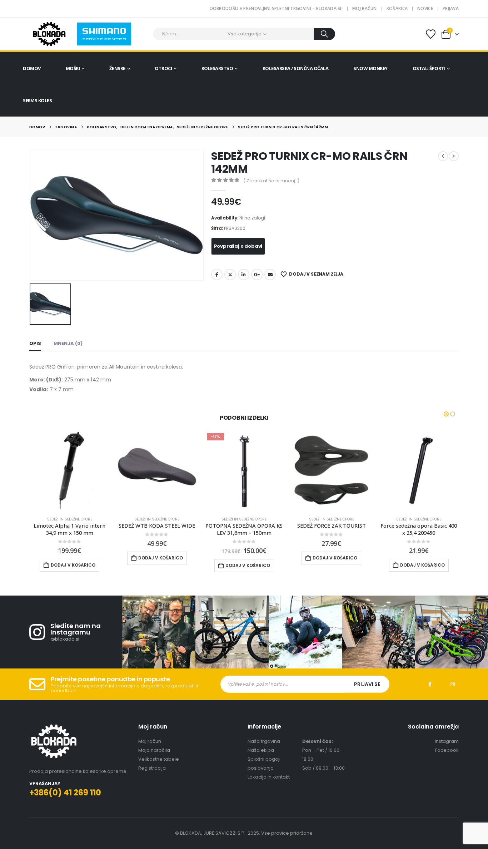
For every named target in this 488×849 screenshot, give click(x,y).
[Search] (324, 34)
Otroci (163, 68)
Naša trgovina (264, 741)
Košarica (397, 8)
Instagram (452, 684)
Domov (32, 68)
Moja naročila (154, 750)
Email (270, 274)
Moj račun (364, 8)
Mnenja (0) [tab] (68, 343)
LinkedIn (243, 274)
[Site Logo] (49, 34)
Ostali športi (429, 68)
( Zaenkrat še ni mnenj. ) (271, 180)
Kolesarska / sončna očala (296, 68)
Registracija (152, 768)
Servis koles (37, 100)
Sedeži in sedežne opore (69, 519)
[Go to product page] (70, 470)
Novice (425, 8)
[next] (454, 156)
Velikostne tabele (158, 759)
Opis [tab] (35, 343)
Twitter (230, 274)
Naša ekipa (261, 750)
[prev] (443, 156)
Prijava (451, 8)
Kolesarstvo (217, 68)
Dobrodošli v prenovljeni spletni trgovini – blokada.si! (276, 8)
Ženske (117, 68)
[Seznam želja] (431, 34)
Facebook (217, 274)
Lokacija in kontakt (269, 777)
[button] (446, 414)
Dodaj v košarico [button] (73, 558)
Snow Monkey (370, 68)
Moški (73, 68)
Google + (257, 274)
